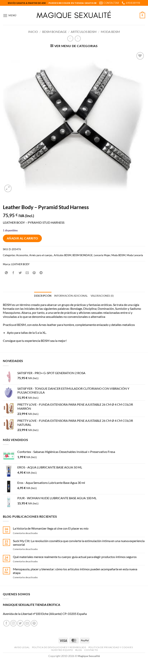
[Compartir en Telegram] (41, 273)
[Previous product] (78, 39)
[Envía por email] (27, 273)
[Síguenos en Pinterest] (34, 623)
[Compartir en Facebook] (13, 273)
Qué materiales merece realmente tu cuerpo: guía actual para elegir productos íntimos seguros (75, 557)
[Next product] (70, 39)
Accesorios (22, 255)
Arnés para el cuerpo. (41, 255)
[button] (9, 15)
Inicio (33, 31)
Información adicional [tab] (71, 295)
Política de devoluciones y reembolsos (59, 647)
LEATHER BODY (20, 264)
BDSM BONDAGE (54, 31)
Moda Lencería (135, 255)
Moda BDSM (110, 31)
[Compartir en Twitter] (20, 273)
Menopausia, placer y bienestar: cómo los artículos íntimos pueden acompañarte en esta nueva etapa (75, 571)
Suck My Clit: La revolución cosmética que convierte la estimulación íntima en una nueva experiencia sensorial (79, 542)
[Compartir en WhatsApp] (6, 273)
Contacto (91, 650)
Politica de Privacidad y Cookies (110, 647)
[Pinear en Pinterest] (34, 273)
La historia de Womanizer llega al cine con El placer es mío (50, 528)
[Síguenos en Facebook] (6, 623)
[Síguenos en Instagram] (13, 623)
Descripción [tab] (42, 295)
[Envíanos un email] (27, 623)
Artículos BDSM (84, 31)
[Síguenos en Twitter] (20, 623)
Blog (78, 650)
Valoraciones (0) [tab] (102, 295)
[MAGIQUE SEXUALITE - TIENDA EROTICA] (74, 15)
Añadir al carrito (22, 238)
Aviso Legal (22, 647)
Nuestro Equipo (62, 650)
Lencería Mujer (102, 255)
